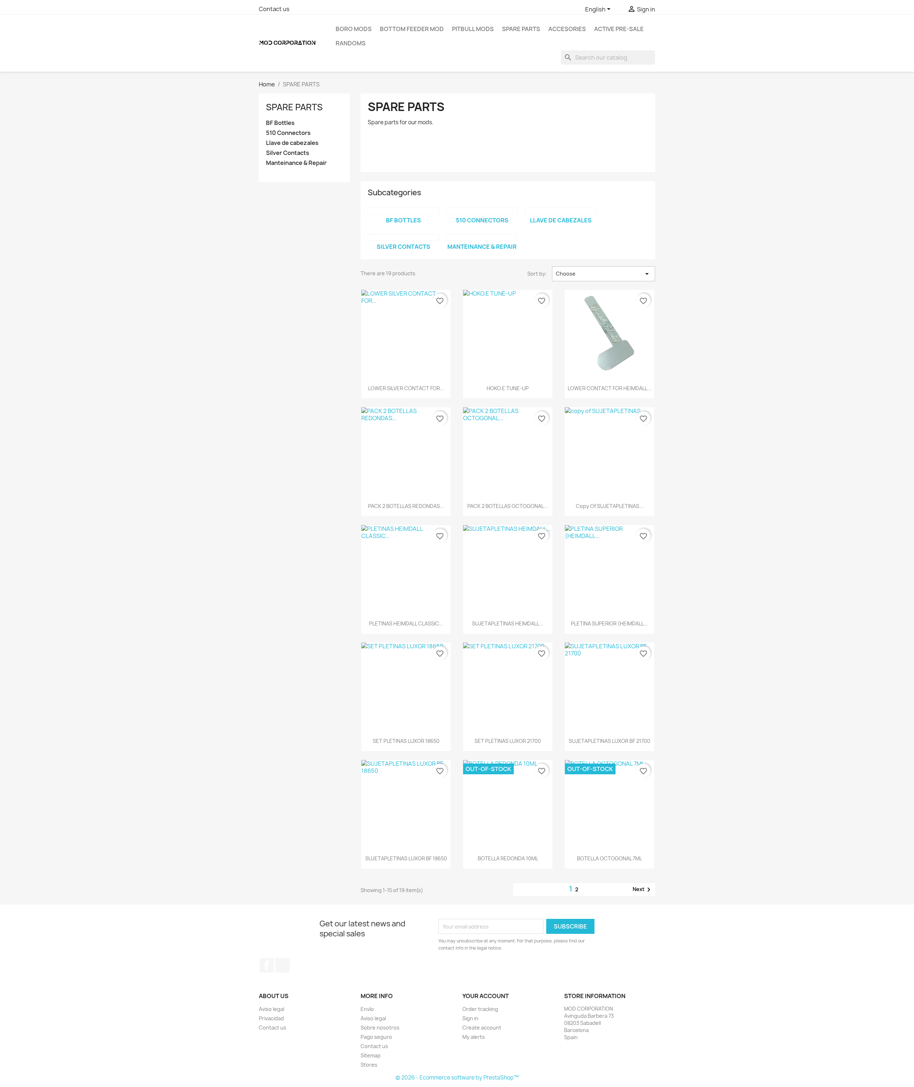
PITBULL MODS (473, 29)
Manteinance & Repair (296, 163)
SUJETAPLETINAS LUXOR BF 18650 (406, 858)
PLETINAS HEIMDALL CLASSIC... (406, 623)
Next (643, 889)
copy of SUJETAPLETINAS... (609, 506)
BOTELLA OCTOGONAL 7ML (609, 858)
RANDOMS (351, 43)
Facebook (267, 965)
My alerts (473, 1036)
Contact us (274, 9)
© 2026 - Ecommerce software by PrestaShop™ (457, 1077)
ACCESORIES (567, 29)
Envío (367, 1009)
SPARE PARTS (521, 29)
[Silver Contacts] (403, 237)
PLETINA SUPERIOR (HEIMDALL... (609, 623)
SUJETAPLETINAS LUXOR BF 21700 (609, 741)
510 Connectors (288, 133)
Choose (603, 274)
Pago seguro (376, 1036)
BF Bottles (280, 123)
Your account (485, 996)
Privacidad (271, 1018)
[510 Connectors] (482, 211)
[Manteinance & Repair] (482, 237)
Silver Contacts (287, 153)
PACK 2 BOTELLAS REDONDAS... (406, 506)
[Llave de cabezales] (560, 211)
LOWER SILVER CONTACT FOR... (406, 388)
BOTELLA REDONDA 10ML (508, 858)
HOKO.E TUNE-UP (508, 388)
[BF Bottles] (403, 211)
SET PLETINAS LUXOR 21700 (507, 741)
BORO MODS (354, 29)
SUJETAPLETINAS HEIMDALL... (507, 623)
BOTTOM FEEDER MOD (412, 29)
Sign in (470, 1018)
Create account (481, 1027)
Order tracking (480, 1009)
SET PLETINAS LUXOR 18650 (406, 741)
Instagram (282, 965)
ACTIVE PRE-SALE (619, 29)
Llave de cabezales (292, 143)
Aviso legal (271, 1009)
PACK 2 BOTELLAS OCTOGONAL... (507, 506)
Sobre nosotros (380, 1027)
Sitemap (371, 1055)
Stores (369, 1064)
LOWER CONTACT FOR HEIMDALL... (610, 388)
